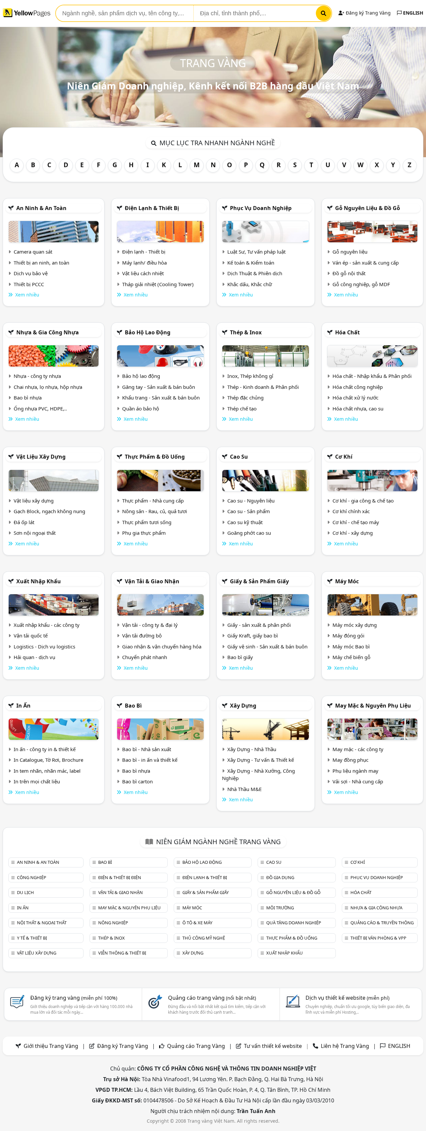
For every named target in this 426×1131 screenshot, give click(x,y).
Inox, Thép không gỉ (250, 376)
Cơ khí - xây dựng (352, 532)
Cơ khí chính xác (351, 511)
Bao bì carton (137, 781)
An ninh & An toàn (41, 208)
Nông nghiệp (113, 923)
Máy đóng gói (348, 635)
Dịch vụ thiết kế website (347, 997)
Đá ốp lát (24, 522)
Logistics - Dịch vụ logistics (44, 646)
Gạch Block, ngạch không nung (49, 511)
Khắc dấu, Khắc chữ (249, 284)
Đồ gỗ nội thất (348, 273)
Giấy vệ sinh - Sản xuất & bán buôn (267, 646)
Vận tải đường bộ (142, 635)
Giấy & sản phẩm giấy (259, 581)
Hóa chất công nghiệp (357, 387)
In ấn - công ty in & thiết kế (45, 749)
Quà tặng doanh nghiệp (293, 923)
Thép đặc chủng (245, 397)
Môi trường (280, 908)
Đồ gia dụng (280, 877)
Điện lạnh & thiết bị (152, 208)
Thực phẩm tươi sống (146, 522)
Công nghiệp (31, 877)
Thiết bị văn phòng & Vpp (378, 938)
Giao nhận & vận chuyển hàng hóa (161, 646)
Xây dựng (243, 705)
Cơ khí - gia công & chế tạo (363, 500)
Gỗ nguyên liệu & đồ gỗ (367, 208)
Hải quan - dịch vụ (34, 657)
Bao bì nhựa (28, 397)
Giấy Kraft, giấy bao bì (252, 635)
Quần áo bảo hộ (140, 408)
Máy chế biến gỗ (351, 657)
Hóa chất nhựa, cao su (357, 408)
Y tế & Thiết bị (32, 938)
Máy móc (347, 581)
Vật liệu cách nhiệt (143, 273)
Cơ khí (343, 456)
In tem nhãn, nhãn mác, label (47, 770)
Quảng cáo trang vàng (212, 997)
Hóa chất (347, 332)
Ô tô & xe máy (197, 923)
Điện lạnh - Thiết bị (143, 251)
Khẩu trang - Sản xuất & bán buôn (161, 397)
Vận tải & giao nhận (152, 581)
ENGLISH (412, 13)
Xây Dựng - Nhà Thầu (251, 749)
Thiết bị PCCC (29, 284)
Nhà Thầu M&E (244, 789)
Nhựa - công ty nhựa (37, 376)
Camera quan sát (33, 251)
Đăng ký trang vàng (73, 997)
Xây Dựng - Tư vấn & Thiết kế (260, 759)
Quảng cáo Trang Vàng (196, 1046)
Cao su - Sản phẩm (248, 511)
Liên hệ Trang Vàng (345, 1046)
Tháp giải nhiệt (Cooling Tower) (158, 284)
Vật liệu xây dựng (41, 456)
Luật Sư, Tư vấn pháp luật (256, 251)
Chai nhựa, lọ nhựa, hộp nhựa (48, 387)
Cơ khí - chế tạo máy (355, 522)
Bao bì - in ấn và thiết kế (149, 759)
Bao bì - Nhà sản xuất (146, 749)
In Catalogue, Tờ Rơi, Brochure (48, 759)
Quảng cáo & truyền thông (382, 923)
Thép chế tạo (242, 408)
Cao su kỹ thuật (245, 522)
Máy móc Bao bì (351, 646)
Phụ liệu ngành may (355, 770)
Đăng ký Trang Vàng (367, 13)
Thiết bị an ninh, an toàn (41, 262)
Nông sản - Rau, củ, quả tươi (154, 511)
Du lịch (25, 892)
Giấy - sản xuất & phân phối (259, 625)
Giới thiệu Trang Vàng (51, 1046)
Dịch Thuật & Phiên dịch (254, 273)
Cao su (239, 456)
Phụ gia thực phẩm (144, 532)
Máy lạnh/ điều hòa (144, 262)
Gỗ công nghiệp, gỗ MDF (361, 284)
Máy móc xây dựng (354, 625)
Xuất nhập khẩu (38, 581)
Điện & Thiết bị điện (119, 877)
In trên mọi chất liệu (37, 781)
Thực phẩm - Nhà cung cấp (153, 500)
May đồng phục (350, 759)
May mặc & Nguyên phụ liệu (373, 705)
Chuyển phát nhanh (144, 657)
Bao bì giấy (240, 657)
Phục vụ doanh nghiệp (261, 208)
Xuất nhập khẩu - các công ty (47, 625)
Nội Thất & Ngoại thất (42, 923)
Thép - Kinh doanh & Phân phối (263, 387)
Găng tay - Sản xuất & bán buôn (158, 387)
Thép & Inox (246, 332)
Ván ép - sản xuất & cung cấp (365, 262)
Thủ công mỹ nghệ (203, 938)
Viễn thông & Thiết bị (122, 953)
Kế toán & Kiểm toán (250, 262)
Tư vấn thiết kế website (273, 1046)
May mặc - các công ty (357, 749)
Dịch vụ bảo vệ (31, 273)
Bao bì (133, 705)
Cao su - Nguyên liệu (251, 500)
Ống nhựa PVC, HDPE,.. (40, 408)
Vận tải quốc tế (31, 635)
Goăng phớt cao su (249, 532)
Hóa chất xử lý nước (355, 397)
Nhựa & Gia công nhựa (47, 332)
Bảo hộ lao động (147, 332)
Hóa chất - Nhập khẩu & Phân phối (372, 376)
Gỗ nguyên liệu (349, 251)
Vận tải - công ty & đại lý (150, 625)
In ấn (23, 705)
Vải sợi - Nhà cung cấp (357, 781)
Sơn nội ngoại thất (35, 532)
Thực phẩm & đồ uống (155, 456)
